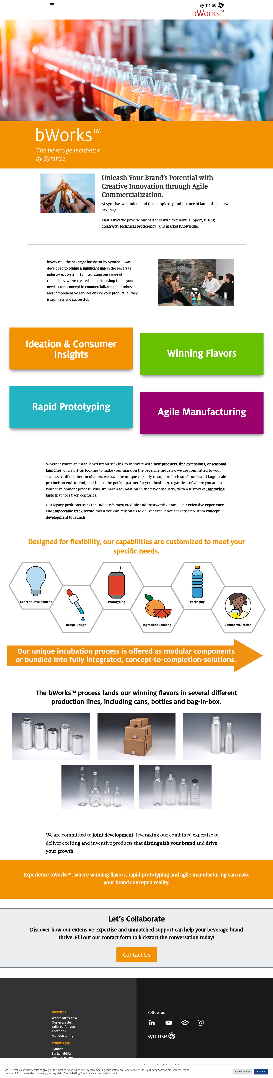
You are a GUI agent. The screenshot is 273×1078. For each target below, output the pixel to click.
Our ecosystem (63, 1022)
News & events (63, 1058)
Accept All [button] (261, 1071)
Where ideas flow (64, 1018)
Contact (57, 1062)
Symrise (57, 1049)
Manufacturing (62, 1035)
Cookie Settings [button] (242, 1071)
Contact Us (136, 954)
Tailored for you (63, 1026)
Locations (59, 1031)
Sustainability (62, 1053)
